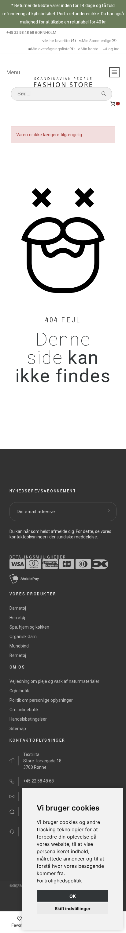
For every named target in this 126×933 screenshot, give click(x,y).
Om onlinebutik (24, 709)
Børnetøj (17, 655)
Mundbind (19, 646)
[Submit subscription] (107, 512)
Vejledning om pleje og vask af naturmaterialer (54, 681)
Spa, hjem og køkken (29, 627)
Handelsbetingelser (28, 719)
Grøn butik (19, 690)
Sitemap (17, 728)
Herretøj (17, 617)
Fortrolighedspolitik (59, 881)
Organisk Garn (23, 636)
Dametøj (17, 608)
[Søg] (104, 94)
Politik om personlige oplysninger (41, 700)
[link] (59, 881)
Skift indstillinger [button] (73, 908)
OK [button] (72, 896)
